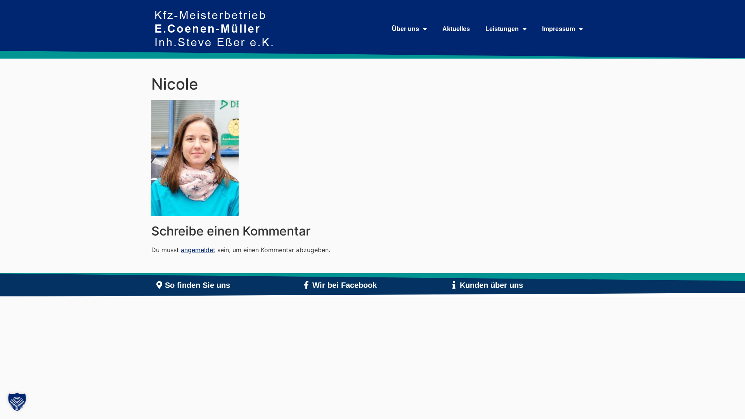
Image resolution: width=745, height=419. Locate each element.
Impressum (558, 29)
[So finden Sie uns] (159, 285)
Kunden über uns (491, 285)
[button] (17, 402)
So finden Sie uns (197, 285)
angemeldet (198, 250)
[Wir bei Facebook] (306, 285)
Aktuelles (456, 29)
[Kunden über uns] (454, 285)
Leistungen (502, 29)
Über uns (405, 29)
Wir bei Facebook (344, 285)
